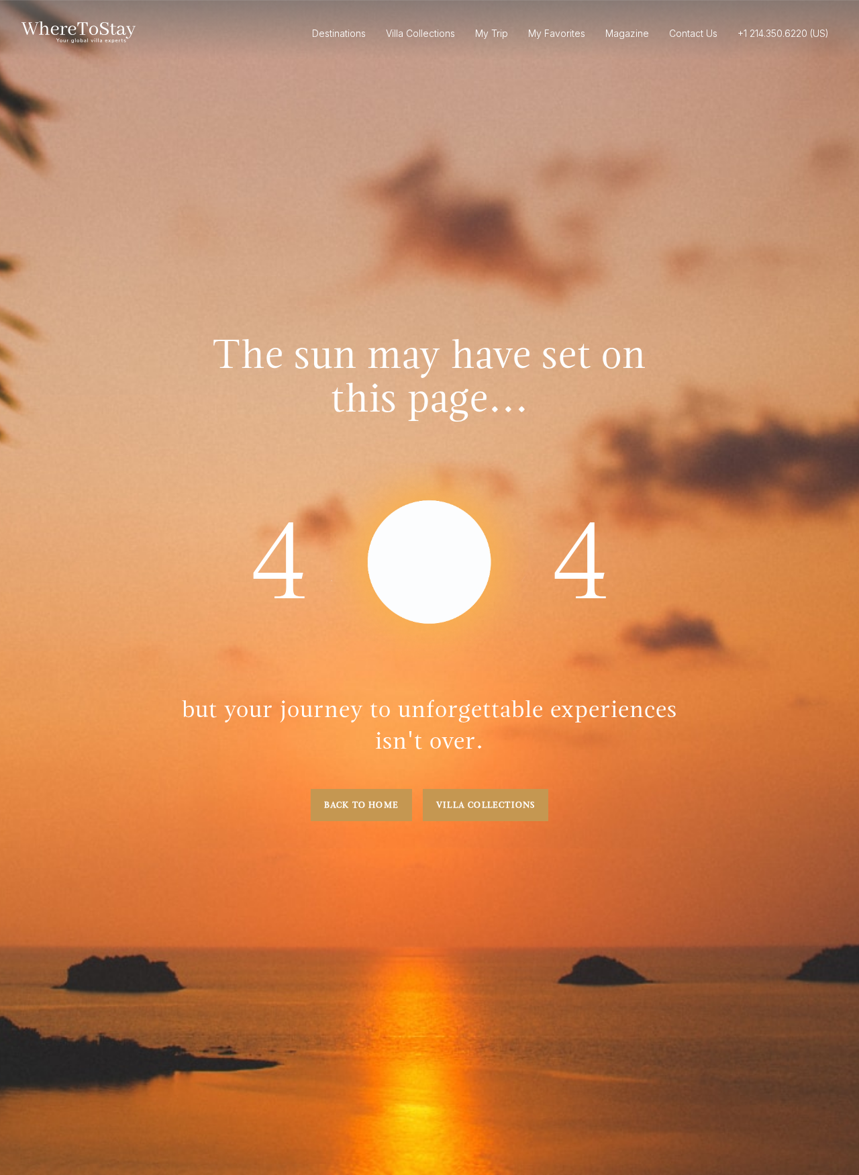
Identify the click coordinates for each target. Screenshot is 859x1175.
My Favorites (556, 33)
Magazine (627, 33)
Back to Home (361, 805)
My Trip (491, 33)
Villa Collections (485, 805)
